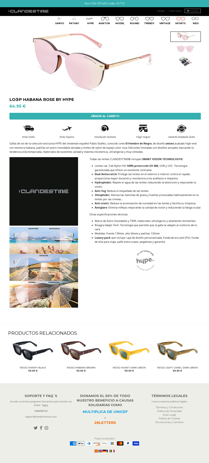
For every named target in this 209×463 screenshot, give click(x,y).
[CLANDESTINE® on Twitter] (36, 428)
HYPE (90, 23)
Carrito (194, 11)
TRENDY (149, 23)
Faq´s (45, 405)
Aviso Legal (169, 414)
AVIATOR (104, 23)
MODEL (120, 23)
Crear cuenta (175, 11)
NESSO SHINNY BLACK (33, 367)
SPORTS (180, 23)
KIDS (196, 23)
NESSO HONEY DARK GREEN (129, 367)
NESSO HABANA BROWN (81, 367)
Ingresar (161, 11)
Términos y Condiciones (169, 407)
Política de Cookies (169, 418)
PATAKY (74, 23)
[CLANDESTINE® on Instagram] (46, 428)
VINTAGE (164, 23)
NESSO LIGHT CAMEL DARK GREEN (177, 367)
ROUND (134, 23)
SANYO (59, 23)
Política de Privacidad (169, 411)
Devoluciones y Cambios (169, 422)
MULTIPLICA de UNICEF (105, 412)
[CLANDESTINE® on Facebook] (41, 428)
